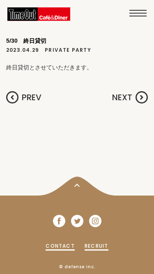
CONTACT (60, 245)
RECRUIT (96, 245)
